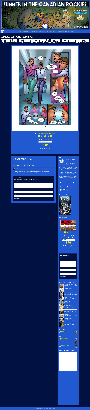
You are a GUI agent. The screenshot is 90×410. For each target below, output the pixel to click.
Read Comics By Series (23, 31)
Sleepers (53, 133)
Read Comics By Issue (34, 31)
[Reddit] (70, 186)
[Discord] (67, 183)
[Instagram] (70, 183)
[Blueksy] (74, 183)
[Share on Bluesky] (46, 144)
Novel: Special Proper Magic (64, 31)
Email (15, 194)
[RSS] (67, 190)
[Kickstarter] (64, 183)
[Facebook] (64, 186)
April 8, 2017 (19, 162)
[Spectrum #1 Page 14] (41, 136)
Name (15, 190)
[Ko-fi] (61, 190)
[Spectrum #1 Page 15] (48, 136)
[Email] (67, 186)
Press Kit (72, 31)
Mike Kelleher (51, 132)
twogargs (26, 162)
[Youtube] (64, 190)
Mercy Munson (48, 133)
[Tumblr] (74, 186)
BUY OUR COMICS (52, 31)
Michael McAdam (44, 132)
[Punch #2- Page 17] (67, 232)
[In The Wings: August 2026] (51, 136)
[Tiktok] (61, 186)
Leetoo (54, 408)
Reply (51, 169)
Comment (16, 181)
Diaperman (42, 133)
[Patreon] (61, 183)
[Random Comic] (45, 136)
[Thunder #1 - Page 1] (39, 136)
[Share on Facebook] (43, 144)
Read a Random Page (43, 31)
